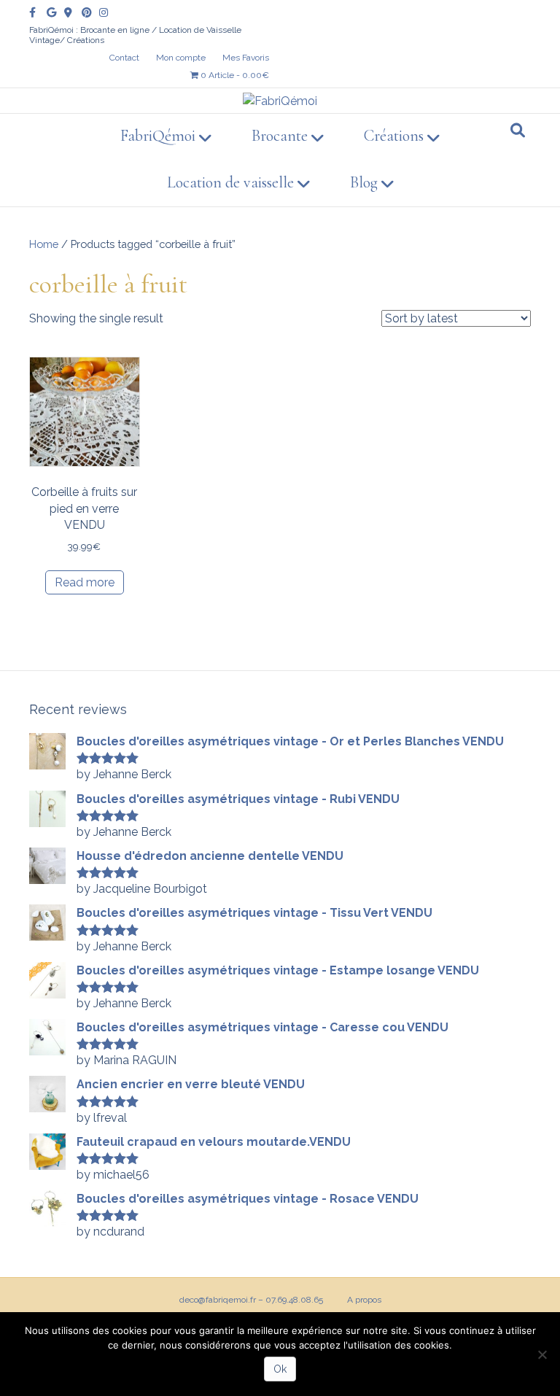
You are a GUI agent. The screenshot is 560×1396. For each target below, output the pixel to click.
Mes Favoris (245, 58)
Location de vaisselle (230, 182)
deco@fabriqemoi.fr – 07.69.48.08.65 (251, 1300)
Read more (84, 582)
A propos (364, 1300)
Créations (394, 135)
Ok (280, 1369)
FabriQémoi (157, 135)
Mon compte (181, 58)
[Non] (541, 1354)
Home (43, 244)
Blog (364, 182)
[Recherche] (518, 130)
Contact (124, 58)
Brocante (280, 135)
